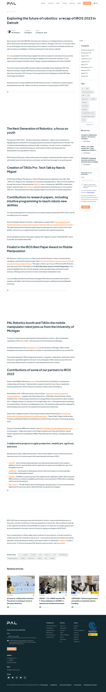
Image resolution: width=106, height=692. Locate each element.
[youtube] (20, 677)
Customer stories (86, 50)
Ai (19, 554)
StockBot (62, 630)
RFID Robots (49, 632)
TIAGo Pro (62, 626)
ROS (46, 558)
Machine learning (63, 554)
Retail (83, 73)
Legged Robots (50, 630)
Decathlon (84, 102)
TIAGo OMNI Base (64, 635)
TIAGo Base (63, 639)
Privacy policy (44, 685)
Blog (14, 11)
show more (89, 124)
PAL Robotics (15, 32)
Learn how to (85, 58)
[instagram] (16, 677)
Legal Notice (53, 685)
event (40, 554)
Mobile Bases (49, 628)
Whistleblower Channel (90, 685)
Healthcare (77, 641)
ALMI (87, 88)
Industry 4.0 (48, 554)
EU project (84, 109)
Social (83, 76)
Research (40, 558)
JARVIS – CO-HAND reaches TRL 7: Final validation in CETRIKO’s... (89, 148)
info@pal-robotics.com (13, 669)
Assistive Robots (50, 635)
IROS (54, 554)
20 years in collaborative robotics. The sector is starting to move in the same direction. (20, 600)
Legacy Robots (50, 637)
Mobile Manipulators (51, 626)
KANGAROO (63, 628)
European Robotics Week (88, 116)
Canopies (25, 554)
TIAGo (61, 632)
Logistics (84, 61)
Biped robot (85, 99)
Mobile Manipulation (13, 558)
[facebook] (12, 677)
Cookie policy (77, 685)
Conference (33, 554)
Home (10, 11)
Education (76, 635)
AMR (83, 95)
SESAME (52, 558)
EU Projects (28, 32)
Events (83, 56)
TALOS (61, 637)
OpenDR (23, 558)
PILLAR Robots (31, 558)
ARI (88, 95)
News (82, 64)
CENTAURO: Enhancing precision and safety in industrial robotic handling (89, 160)
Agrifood (76, 639)
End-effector (85, 106)
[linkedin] (8, 677)
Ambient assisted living (87, 92)
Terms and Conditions (65, 685)
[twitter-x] (24, 677)
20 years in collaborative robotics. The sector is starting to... (89, 136)
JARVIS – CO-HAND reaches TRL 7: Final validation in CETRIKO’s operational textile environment (52, 600)
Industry (76, 632)
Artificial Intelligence (79, 630)
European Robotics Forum (88, 113)
